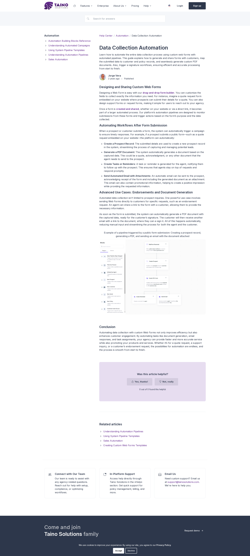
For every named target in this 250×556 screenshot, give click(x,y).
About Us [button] (118, 5)
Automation (122, 35)
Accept (118, 550)
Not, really (168, 381)
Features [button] (85, 5)
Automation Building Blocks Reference (69, 40)
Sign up (197, 5)
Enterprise (103, 5)
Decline (131, 550)
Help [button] (146, 5)
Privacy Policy (163, 545)
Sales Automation (58, 59)
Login (180, 5)
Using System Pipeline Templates (66, 50)
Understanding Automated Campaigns (69, 45)
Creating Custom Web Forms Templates (125, 445)
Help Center (106, 35)
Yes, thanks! (141, 381)
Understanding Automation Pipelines (68, 54)
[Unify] (56, 6)
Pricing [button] (135, 5)
